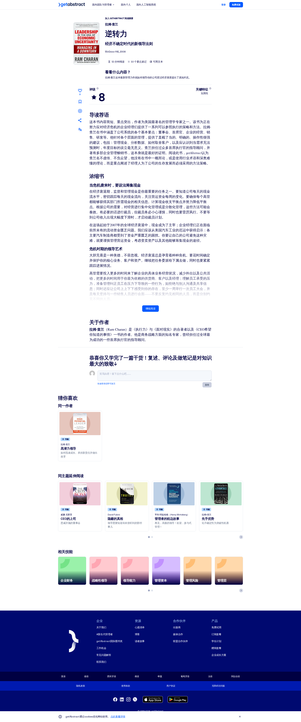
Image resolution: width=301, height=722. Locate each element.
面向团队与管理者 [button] (102, 4)
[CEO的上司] (79, 493)
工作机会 (101, 648)
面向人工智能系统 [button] (146, 4)
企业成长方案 (218, 654)
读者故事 (140, 641)
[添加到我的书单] (80, 111)
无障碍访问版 (218, 686)
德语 (86, 676)
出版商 (176, 627)
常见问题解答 (103, 654)
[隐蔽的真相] (127, 493)
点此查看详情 (118, 716)
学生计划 (216, 641)
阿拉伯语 (235, 676)
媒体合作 (178, 634)
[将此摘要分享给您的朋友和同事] (80, 120)
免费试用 (216, 627)
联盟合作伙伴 (180, 641)
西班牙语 (111, 676)
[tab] (149, 537)
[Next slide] (241, 537)
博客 (137, 634)
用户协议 (170, 686)
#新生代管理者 (104, 634)
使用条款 (125, 686)
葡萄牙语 (185, 676)
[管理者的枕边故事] (174, 493)
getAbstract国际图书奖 (109, 641)
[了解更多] (97, 88)
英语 (63, 676)
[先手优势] (221, 493)
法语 (210, 676)
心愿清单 (140, 627)
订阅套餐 (216, 634)
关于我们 (101, 627)
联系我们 (101, 661)
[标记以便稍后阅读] (80, 101)
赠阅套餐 (216, 648)
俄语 (137, 676)
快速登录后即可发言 (106, 383)
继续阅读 (150, 308)
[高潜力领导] (79, 423)
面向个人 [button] (126, 4)
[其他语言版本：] (80, 129)
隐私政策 (80, 686)
